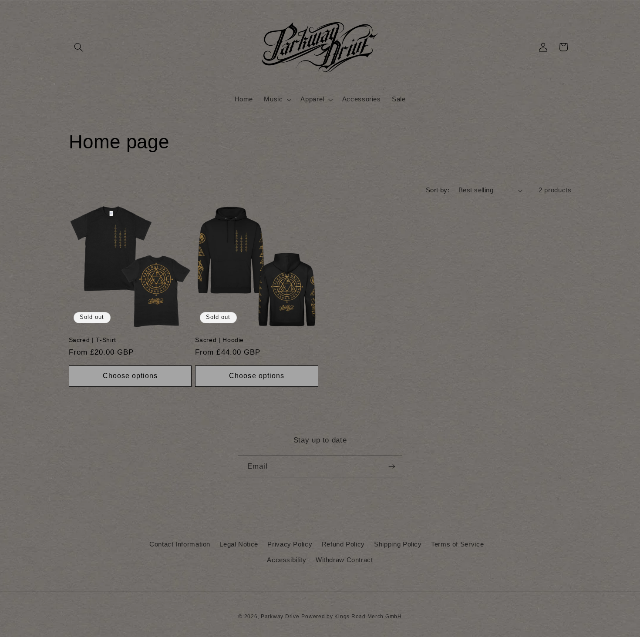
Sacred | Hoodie (219, 339)
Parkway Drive (280, 616)
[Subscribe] (392, 466)
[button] (79, 47)
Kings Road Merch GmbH (367, 616)
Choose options (130, 375)
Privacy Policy (289, 544)
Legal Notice (238, 544)
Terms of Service (457, 544)
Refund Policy (343, 544)
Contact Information (179, 544)
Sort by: (437, 190)
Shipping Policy (397, 544)
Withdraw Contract (344, 560)
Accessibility (286, 560)
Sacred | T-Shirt (93, 339)
